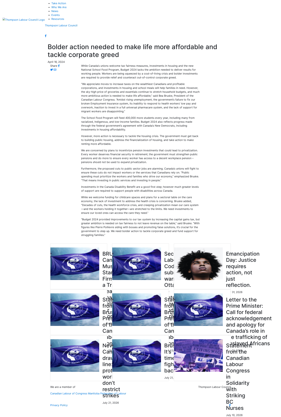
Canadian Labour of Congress (68, 393)
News (54, 11)
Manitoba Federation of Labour (107, 393)
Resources (57, 19)
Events (55, 15)
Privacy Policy (59, 405)
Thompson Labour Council (61, 25)
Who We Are (59, 7)
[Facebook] (46, 36)
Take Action (58, 3)
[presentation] (74, 263)
